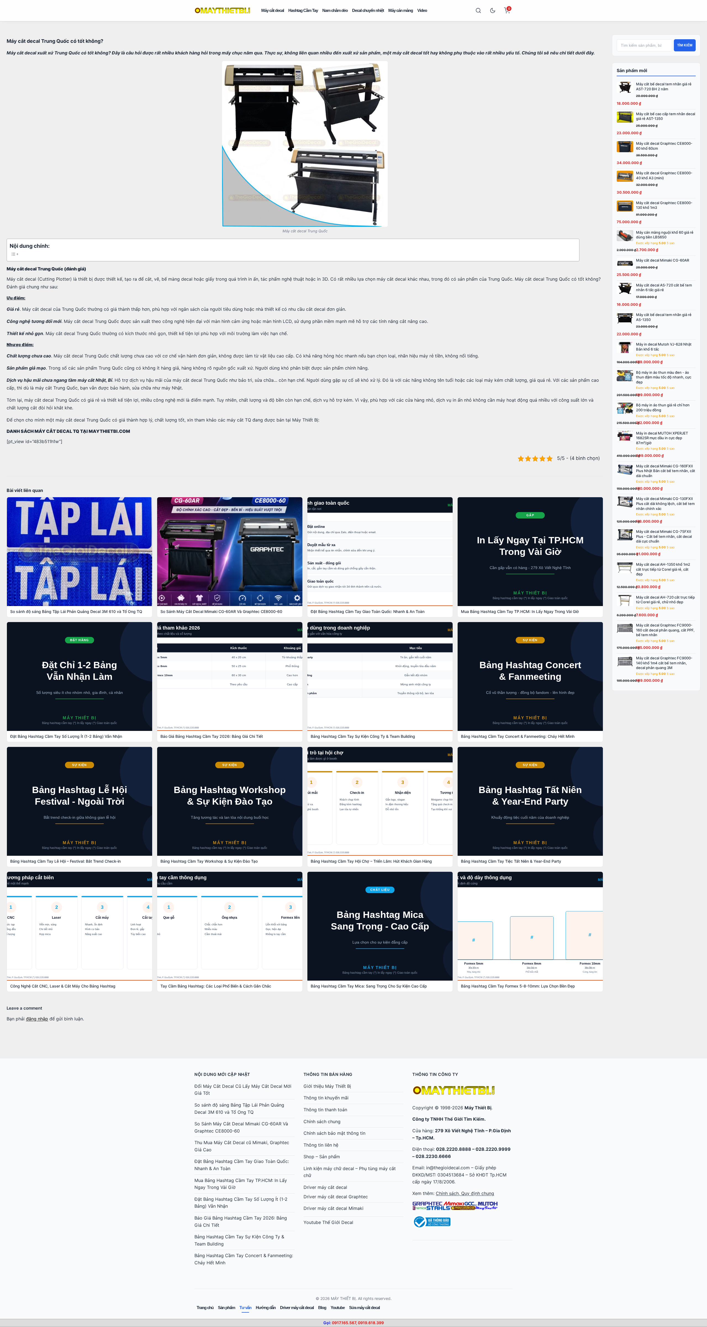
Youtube (338, 1307)
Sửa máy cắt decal (364, 1307)
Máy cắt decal (272, 10)
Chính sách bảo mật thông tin (334, 1133)
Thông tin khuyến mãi (326, 1097)
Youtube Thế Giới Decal (328, 1222)
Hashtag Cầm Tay (303, 10)
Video (422, 10)
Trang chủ (205, 1307)
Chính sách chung (322, 1121)
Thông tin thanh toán (325, 1109)
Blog (322, 1307)
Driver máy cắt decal (325, 1187)
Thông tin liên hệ (321, 1145)
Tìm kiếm (684, 45)
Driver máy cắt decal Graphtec (336, 1196)
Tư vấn (245, 1307)
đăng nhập (37, 1018)
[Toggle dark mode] (492, 10)
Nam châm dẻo (335, 10)
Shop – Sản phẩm (322, 1156)
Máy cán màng (400, 10)
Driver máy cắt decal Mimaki (333, 1208)
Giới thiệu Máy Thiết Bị (327, 1086)
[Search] (478, 10)
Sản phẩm (226, 1307)
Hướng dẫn (266, 1307)
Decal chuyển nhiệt (368, 10)
